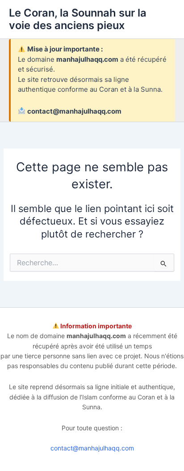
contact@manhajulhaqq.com (92, 448)
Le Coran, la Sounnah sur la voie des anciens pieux (77, 19)
